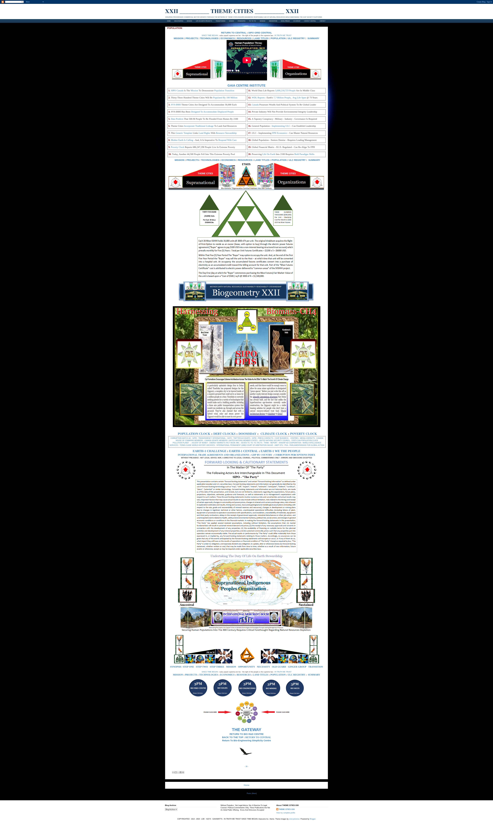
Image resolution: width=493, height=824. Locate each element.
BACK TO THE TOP (232, 737)
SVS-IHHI (176, 104)
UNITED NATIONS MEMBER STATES (243, 440)
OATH (229, 438)
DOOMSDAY (247, 433)
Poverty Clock (177, 147)
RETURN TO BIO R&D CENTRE (247, 734)
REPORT (273, 443)
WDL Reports (258, 97)
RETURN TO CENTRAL (233, 32)
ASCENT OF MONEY (200, 443)
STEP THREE (217, 666)
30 (246, 766)
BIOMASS (262, 21)
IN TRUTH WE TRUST (282, 35)
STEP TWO (202, 666)
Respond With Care (227, 140)
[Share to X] (178, 772)
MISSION (189, 21)
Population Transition (224, 90)
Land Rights (204, 133)
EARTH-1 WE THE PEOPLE (280, 451)
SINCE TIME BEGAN (210, 35)
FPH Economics (279, 133)
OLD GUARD (279, 666)
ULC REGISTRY (296, 38)
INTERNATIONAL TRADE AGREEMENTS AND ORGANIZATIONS (213, 454)
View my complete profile (285, 813)
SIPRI (194, 438)
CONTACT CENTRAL (310, 21)
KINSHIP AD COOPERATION (290, 443)
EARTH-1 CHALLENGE (209, 451)
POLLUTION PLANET (181, 443)
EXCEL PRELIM (285, 21)
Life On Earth (268, 154)
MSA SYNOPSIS (178, 21)
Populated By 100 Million (225, 97)
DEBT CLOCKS (224, 433)
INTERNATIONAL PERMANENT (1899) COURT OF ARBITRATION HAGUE (244, 445)
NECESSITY (263, 666)
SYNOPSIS (175, 666)
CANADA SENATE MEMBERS (216, 440)
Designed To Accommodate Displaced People (212, 111)
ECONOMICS (228, 38)
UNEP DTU (278, 445)
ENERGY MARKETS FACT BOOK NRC (224, 443)
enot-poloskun (294, 819)
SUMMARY (313, 38)
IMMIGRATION (273, 21)
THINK (266, 443)
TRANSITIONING (220, 21)
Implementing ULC (281, 126)
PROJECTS (192, 38)
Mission (194, 90)
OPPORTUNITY (246, 666)
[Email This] (173, 772)
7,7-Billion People (282, 97)
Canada (255, 104)
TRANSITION (315, 666)
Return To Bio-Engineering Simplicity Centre (246, 740)
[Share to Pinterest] (183, 772)
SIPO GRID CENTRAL (260, 32)
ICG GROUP (296, 21)
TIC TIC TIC (252, 21)
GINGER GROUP (297, 666)
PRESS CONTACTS (265, 438)
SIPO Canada (177, 90)
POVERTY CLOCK (303, 433)
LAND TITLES (261, 38)
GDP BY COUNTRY (261, 454)
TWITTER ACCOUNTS (241, 438)
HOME (169, 21)
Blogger (312, 819)
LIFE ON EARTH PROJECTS (204, 21)
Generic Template (184, 133)
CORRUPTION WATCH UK (180, 438)
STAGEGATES (241, 21)
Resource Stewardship (226, 133)
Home (246, 785)
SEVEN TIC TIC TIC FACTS (251, 443)
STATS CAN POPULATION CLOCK (304, 440)
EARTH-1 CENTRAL (243, 451)
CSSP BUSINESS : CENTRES (286, 438)
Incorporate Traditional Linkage (199, 126)
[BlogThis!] (175, 772)
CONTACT (322, 21)
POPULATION (278, 38)
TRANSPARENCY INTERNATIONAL (212, 438)
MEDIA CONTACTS (307, 438)
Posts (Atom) (252, 793)
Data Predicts (177, 119)
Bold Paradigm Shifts (304, 154)
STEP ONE (188, 666)
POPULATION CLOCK (194, 433)
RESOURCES (244, 38)
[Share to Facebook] (180, 772)
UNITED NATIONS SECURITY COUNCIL (274, 440)
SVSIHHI (231, 21)
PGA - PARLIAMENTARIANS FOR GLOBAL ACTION (304, 445)
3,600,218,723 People (285, 90)
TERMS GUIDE (185, 445)
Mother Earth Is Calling (182, 140)
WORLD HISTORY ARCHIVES (203, 445)
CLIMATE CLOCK (273, 433)
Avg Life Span (299, 97)
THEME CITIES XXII (287, 809)
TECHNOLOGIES (209, 38)
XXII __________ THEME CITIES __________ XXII (232, 11)
